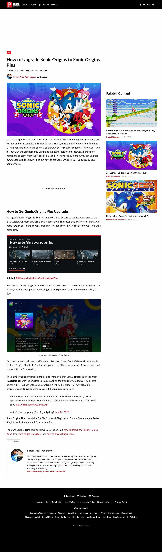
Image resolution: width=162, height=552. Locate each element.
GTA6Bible (132, 517)
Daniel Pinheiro (112, 137)
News (25, 5)
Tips (39, 5)
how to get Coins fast (30, 434)
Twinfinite (51, 513)
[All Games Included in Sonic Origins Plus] (131, 155)
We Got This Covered (109, 513)
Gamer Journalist (32, 517)
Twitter (83, 496)
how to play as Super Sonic (60, 434)
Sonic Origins (13, 441)
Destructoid (126, 513)
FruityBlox (106, 517)
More (55, 5)
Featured (32, 5)
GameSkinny (47, 517)
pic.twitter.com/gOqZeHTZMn (32, 404)
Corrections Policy (53, 502)
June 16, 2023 (61, 412)
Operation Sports (62, 517)
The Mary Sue (78, 517)
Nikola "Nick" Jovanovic (24, 77)
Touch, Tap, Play (93, 517)
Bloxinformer (119, 517)
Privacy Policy (121, 502)
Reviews (46, 5)
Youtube (95, 496)
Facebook (70, 496)
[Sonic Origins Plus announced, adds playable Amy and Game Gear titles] (131, 113)
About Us (55, 3)
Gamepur (62, 513)
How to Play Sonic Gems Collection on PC (127, 216)
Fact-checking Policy (86, 502)
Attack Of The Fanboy (78, 513)
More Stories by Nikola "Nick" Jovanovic (46, 471)
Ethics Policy (69, 502)
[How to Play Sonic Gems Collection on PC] (131, 197)
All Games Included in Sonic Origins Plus (37, 278)
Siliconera (94, 513)
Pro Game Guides (37, 513)
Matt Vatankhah (113, 176)
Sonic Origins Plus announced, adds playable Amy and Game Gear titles (130, 132)
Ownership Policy (105, 502)
